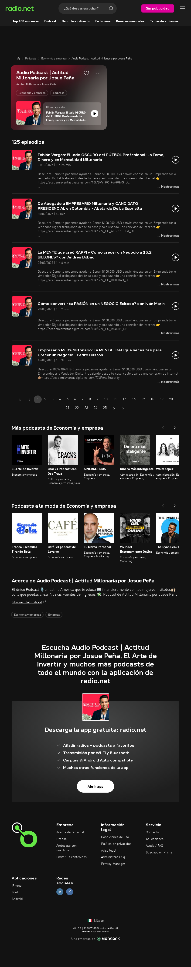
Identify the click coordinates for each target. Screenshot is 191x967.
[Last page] (123, 408)
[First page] (20, 399)
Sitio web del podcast (27, 602)
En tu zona (102, 21)
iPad (15, 892)
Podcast (50, 21)
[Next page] (114, 408)
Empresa (58, 93)
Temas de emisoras (164, 21)
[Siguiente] (174, 426)
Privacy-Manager (113, 864)
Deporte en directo (76, 21)
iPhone (16, 885)
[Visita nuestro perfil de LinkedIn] (60, 891)
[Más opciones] (98, 73)
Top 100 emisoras (26, 21)
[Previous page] (29, 399)
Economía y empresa (32, 93)
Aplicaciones (155, 839)
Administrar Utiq (113, 857)
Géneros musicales (130, 21)
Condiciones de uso (115, 837)
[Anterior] (163, 426)
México (98, 920)
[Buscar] (111, 8)
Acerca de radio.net (70, 832)
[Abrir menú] (182, 8)
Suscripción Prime (159, 852)
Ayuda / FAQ (154, 845)
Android (17, 899)
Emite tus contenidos (71, 857)
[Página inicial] (18, 58)
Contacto (152, 832)
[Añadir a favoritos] (86, 73)
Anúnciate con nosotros (66, 848)
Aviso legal (108, 850)
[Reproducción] (94, 113)
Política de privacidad (116, 844)
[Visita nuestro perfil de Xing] (70, 891)
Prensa (61, 839)
